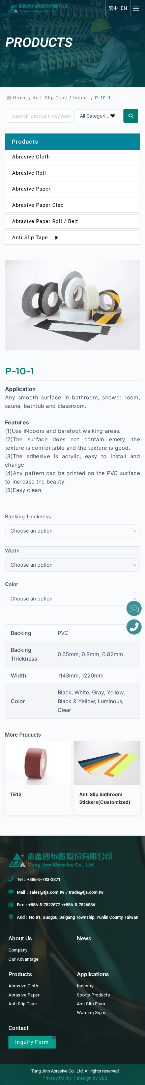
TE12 (16, 794)
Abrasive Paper (31, 189)
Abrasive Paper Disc (38, 205)
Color (11, 584)
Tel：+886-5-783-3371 (38, 879)
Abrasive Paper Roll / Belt (45, 221)
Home (20, 97)
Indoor (81, 97)
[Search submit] (130, 116)
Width (12, 550)
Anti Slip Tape (50, 97)
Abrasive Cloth (31, 157)
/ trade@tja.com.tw (85, 892)
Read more (38, 777)
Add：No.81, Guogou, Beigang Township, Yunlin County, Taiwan (77, 917)
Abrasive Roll (29, 173)
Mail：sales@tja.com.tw (40, 892)
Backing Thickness (28, 516)
